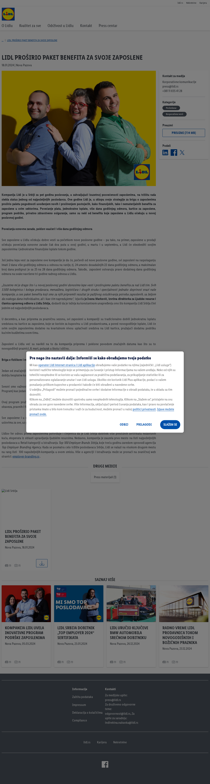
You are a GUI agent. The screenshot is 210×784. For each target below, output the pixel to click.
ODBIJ (124, 424)
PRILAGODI (144, 424)
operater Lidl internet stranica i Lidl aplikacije (66, 365)
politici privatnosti (144, 409)
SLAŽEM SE (170, 424)
